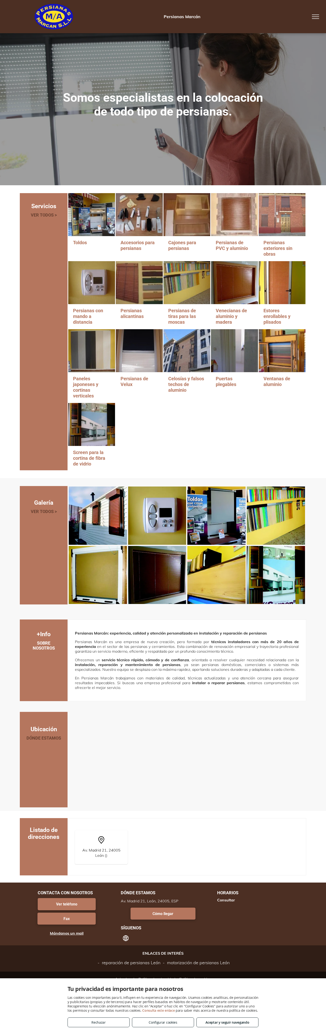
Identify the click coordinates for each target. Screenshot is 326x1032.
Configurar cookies (163, 1022)
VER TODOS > (44, 214)
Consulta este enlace (158, 1010)
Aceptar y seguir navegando (227, 1022)
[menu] (315, 17)
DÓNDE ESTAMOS (43, 738)
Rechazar (98, 1022)
